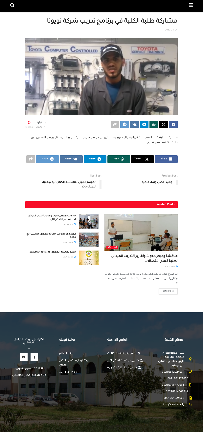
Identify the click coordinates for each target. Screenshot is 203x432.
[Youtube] (24, 357)
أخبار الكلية (112, 247)
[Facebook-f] (34, 357)
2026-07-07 (68, 225)
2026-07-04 (68, 243)
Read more (168, 291)
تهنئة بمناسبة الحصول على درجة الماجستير (52, 252)
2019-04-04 (171, 30)
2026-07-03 (68, 257)
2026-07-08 (170, 267)
